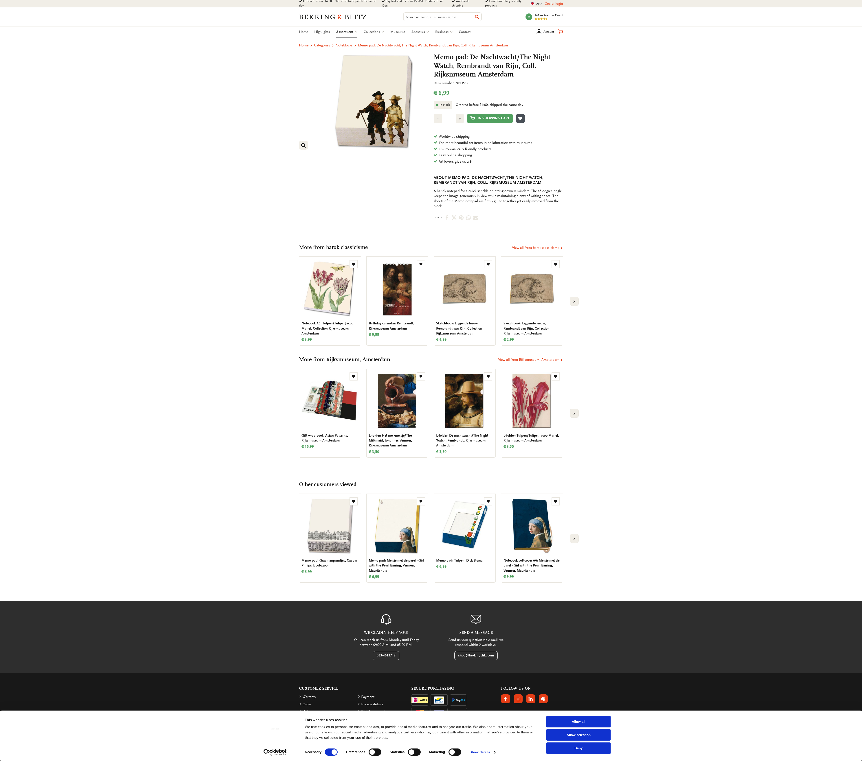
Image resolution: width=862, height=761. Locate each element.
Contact (465, 32)
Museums (397, 32)
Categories (322, 45)
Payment (367, 697)
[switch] (375, 752)
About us (418, 32)
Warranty (309, 697)
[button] (560, 32)
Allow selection (579, 735)
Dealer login (554, 4)
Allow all (578, 722)
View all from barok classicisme (536, 248)
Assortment (346, 32)
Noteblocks (344, 45)
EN (536, 3)
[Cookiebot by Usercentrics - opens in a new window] (275, 752)
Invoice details (372, 704)
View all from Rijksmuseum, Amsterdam (529, 360)
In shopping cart (494, 118)
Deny (578, 748)
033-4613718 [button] (386, 655)
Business (442, 32)
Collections (372, 32)
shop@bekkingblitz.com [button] (476, 655)
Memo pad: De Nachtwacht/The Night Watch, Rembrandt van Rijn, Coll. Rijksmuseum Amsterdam (433, 45)
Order (307, 704)
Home (303, 32)
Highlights (322, 32)
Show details (480, 752)
